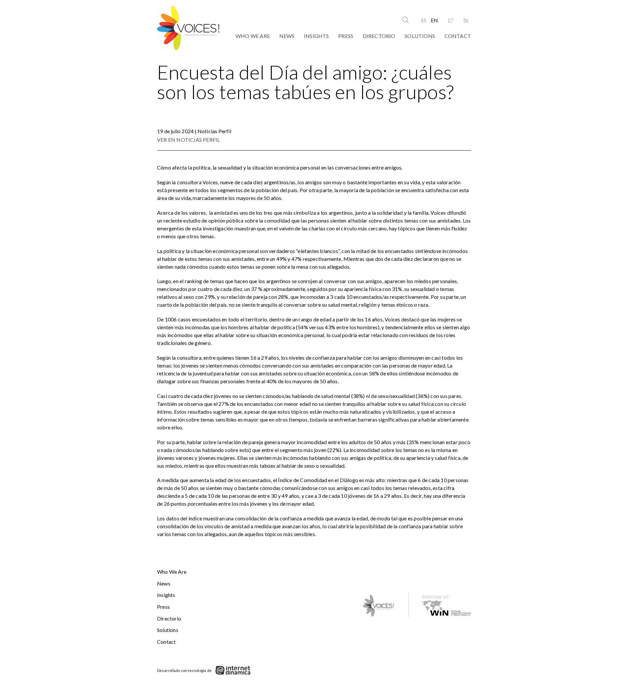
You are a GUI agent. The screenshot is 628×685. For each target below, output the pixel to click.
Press (345, 36)
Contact (458, 36)
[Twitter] (451, 21)
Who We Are (253, 36)
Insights (316, 36)
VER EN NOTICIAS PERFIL (188, 139)
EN (434, 20)
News (287, 36)
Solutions (420, 36)
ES (424, 20)
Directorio (379, 36)
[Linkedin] (466, 21)
